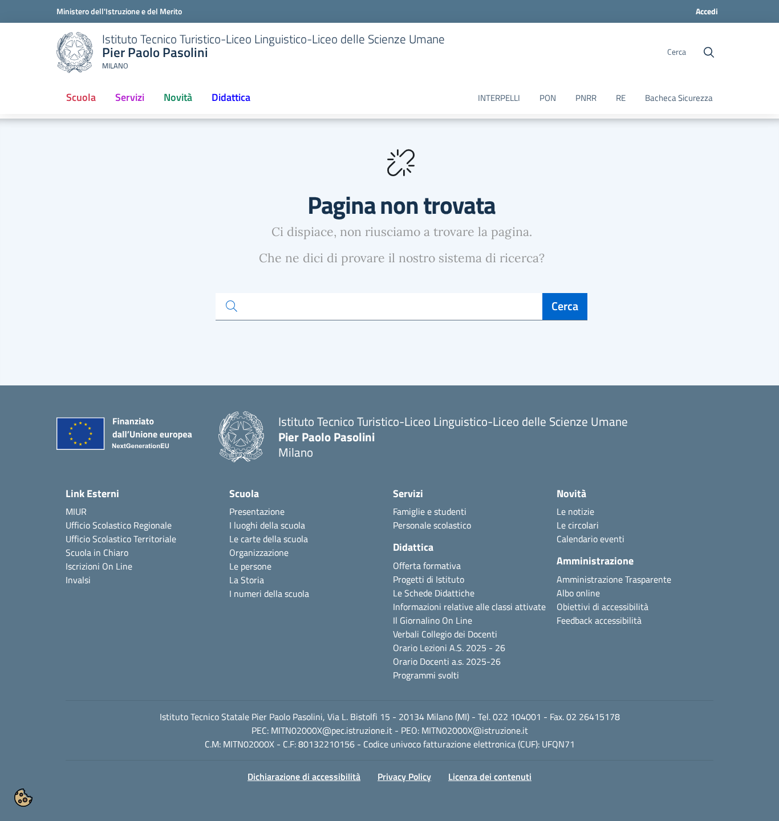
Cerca (564, 306)
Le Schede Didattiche (433, 593)
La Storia (246, 580)
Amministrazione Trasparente (614, 579)
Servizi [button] (129, 97)
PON (547, 98)
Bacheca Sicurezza (679, 98)
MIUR (76, 511)
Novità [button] (182, 101)
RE (621, 98)
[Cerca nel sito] (709, 52)
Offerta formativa (427, 565)
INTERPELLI (499, 98)
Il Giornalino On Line (432, 620)
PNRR (586, 98)
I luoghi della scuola (267, 525)
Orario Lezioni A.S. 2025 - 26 (449, 648)
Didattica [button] (231, 97)
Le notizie (575, 511)
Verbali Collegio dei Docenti (445, 634)
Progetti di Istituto (428, 579)
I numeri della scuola (269, 593)
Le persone (250, 566)
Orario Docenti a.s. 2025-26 (447, 661)
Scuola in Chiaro (97, 552)
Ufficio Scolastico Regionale (119, 525)
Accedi (707, 11)
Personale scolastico (432, 525)
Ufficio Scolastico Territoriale (121, 539)
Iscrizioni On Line (99, 566)
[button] (23, 798)
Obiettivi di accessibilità (602, 606)
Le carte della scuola (268, 539)
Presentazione (257, 511)
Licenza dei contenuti (489, 776)
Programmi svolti (426, 675)
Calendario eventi (590, 539)
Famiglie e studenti (429, 511)
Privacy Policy (404, 776)
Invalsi (78, 580)
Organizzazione (259, 552)
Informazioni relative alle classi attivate (469, 606)
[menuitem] (81, 98)
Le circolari (578, 525)
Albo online (578, 593)
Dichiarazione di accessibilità (304, 776)
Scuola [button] (81, 97)
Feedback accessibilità (599, 620)
